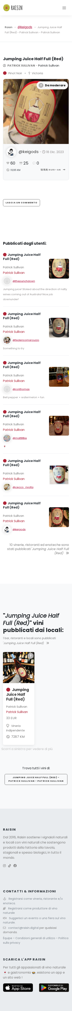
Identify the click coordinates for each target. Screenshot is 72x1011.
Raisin (8, 27)
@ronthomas (21, 389)
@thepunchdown (24, 281)
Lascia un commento (21, 202)
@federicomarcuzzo (26, 340)
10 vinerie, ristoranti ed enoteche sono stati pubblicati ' (38, 549)
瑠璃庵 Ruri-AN (51, 169)
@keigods (25, 27)
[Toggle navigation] (64, 8)
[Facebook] (15, 865)
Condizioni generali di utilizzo (35, 938)
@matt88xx (20, 438)
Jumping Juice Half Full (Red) (17, 694)
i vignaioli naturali (54, 837)
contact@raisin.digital (23, 928)
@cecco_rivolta (23, 487)
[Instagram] (4, 865)
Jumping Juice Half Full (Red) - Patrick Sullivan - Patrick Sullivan (36, 779)
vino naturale (55, 967)
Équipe (8, 938)
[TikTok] (9, 865)
